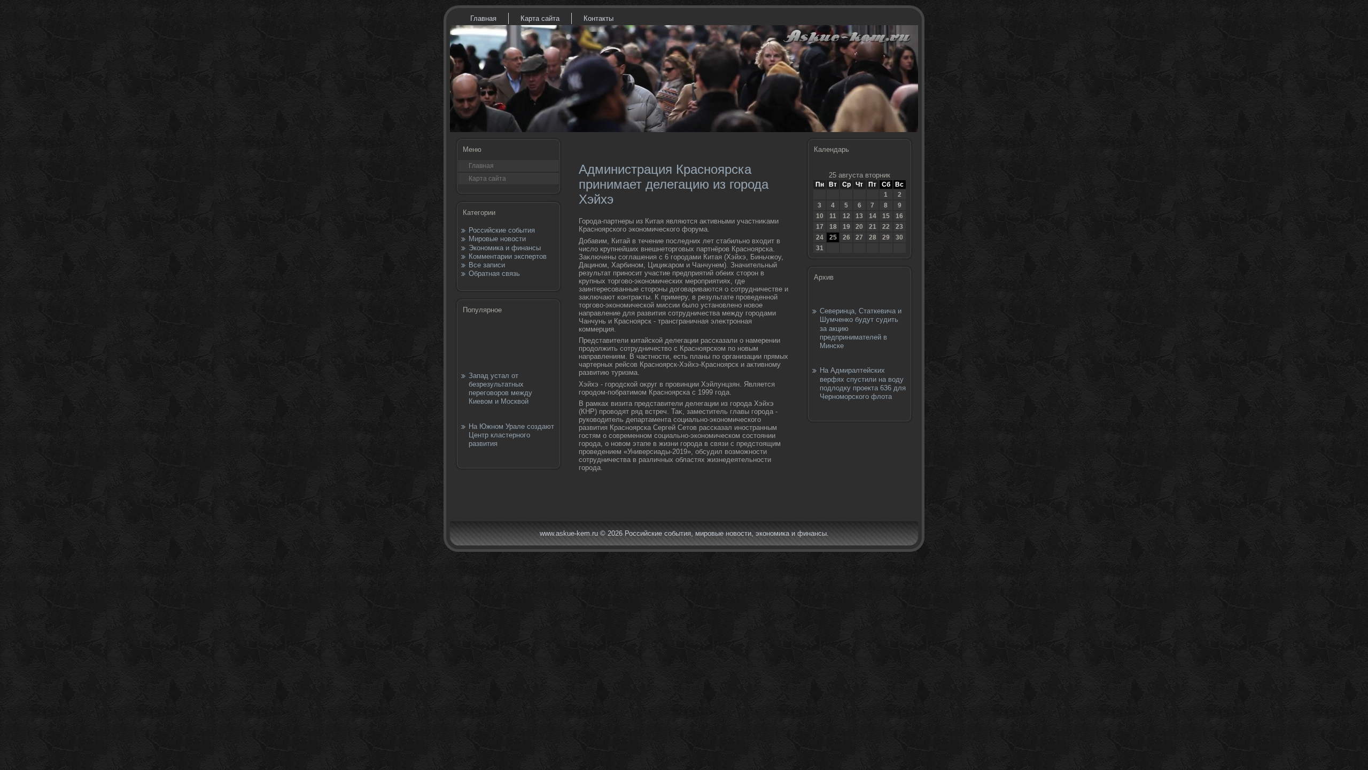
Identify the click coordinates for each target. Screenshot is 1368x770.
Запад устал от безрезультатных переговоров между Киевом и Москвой (500, 389)
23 (899, 226)
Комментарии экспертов (508, 256)
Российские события (502, 230)
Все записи (487, 265)
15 (886, 216)
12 (846, 216)
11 (832, 216)
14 (872, 216)
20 (859, 226)
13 (859, 216)
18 (833, 226)
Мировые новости (497, 239)
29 (886, 237)
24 (819, 237)
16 (899, 216)
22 (886, 226)
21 (872, 226)
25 (833, 237)
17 (819, 226)
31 (819, 248)
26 (846, 237)
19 (846, 226)
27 (859, 237)
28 (872, 237)
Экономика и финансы (505, 248)
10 (819, 216)
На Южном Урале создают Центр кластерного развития (511, 435)
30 (899, 237)
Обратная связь (494, 274)
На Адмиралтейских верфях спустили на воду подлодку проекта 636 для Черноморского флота (863, 383)
